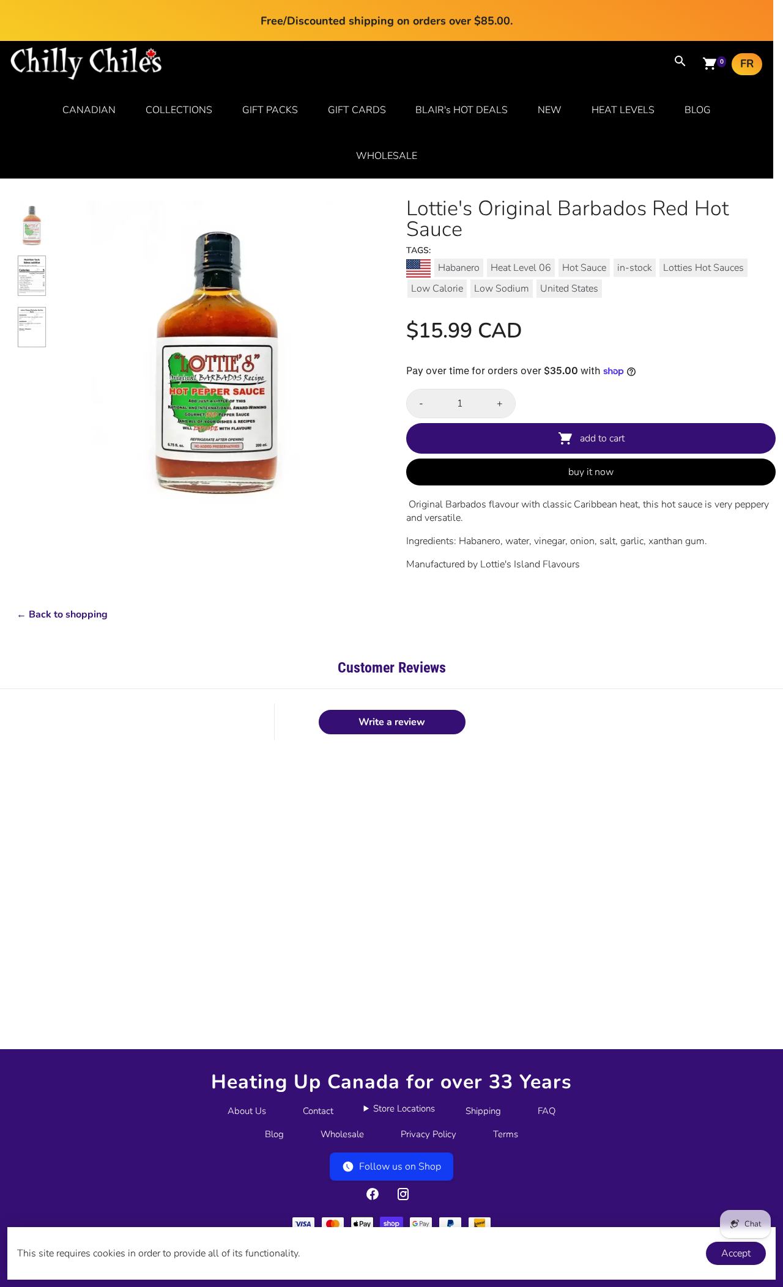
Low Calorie (437, 288)
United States (569, 288)
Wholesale (342, 1134)
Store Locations (404, 1108)
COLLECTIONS (179, 110)
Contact (318, 1111)
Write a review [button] (391, 722)
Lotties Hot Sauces (703, 268)
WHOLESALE (386, 156)
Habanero (459, 268)
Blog (274, 1134)
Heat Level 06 (521, 268)
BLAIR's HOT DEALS (461, 110)
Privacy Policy (428, 1134)
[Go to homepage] (86, 77)
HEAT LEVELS (623, 110)
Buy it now (591, 472)
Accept (736, 1253)
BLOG (698, 110)
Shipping (483, 1111)
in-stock (634, 268)
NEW (550, 110)
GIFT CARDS (357, 110)
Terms (505, 1134)
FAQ (546, 1111)
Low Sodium (501, 288)
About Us (247, 1111)
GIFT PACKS (270, 110)
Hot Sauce (584, 268)
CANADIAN (89, 110)
